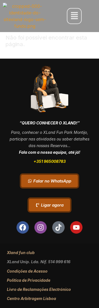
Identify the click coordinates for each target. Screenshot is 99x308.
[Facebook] (22, 227)
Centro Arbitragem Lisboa (31, 298)
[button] (74, 16)
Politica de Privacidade (28, 280)
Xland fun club (21, 252)
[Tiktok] (58, 227)
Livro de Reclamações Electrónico (39, 289)
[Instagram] (40, 227)
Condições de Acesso (27, 271)
